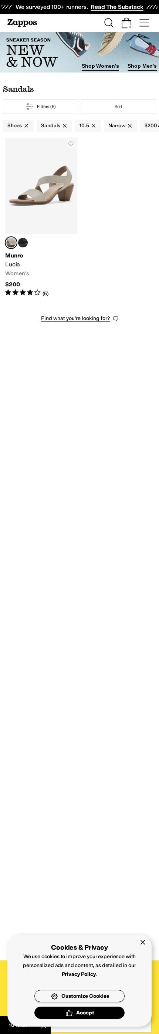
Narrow (116, 125)
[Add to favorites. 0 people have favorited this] (71, 143)
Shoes (14, 125)
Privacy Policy (79, 974)
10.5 (84, 125)
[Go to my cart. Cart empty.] (126, 23)
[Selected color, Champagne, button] (11, 243)
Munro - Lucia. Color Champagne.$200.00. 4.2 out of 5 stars (41, 217)
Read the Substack (117, 6)
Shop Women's (100, 66)
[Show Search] (108, 23)
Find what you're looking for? (75, 318)
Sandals (50, 125)
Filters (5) (46, 106)
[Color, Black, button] (23, 243)
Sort (119, 106)
